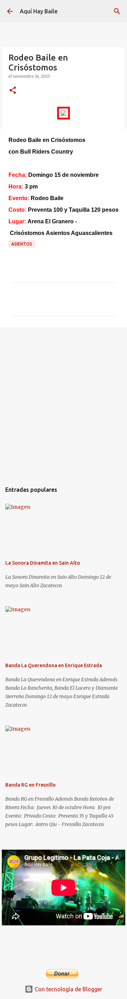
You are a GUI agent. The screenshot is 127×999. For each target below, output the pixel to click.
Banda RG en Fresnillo (30, 785)
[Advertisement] (63, 401)
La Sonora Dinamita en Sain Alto (42, 563)
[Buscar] (117, 11)
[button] (12, 90)
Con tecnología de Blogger (67, 989)
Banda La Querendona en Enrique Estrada (53, 665)
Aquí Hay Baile (39, 11)
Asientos (21, 244)
